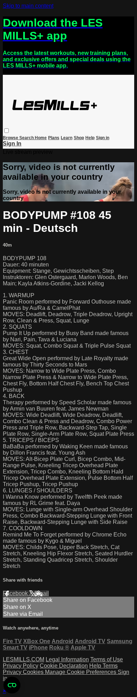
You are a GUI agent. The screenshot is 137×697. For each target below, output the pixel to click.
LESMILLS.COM (23, 659)
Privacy (13, 672)
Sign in (102, 137)
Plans (53, 137)
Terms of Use (106, 659)
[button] (6, 130)
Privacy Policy (20, 666)
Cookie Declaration (64, 666)
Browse (11, 137)
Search (27, 137)
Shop (79, 137)
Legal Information (67, 659)
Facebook (16, 593)
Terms (110, 666)
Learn (66, 137)
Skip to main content (28, 6)
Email (41, 593)
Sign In (12, 144)
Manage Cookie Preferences (81, 672)
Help (89, 137)
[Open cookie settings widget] (12, 685)
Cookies (34, 672)
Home (41, 137)
